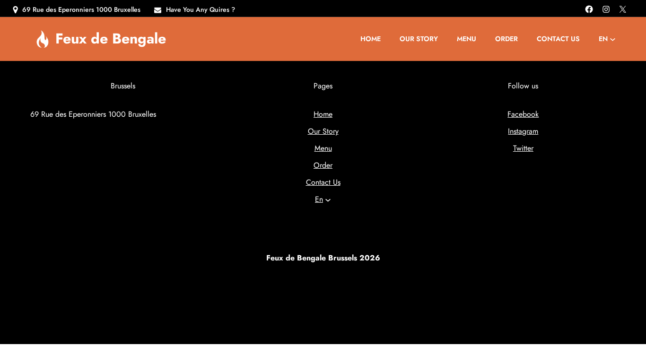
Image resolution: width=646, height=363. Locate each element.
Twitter (523, 148)
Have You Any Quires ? (200, 9)
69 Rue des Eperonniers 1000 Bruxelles (81, 9)
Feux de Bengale (110, 38)
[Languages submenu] (613, 39)
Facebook (523, 114)
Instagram (523, 131)
